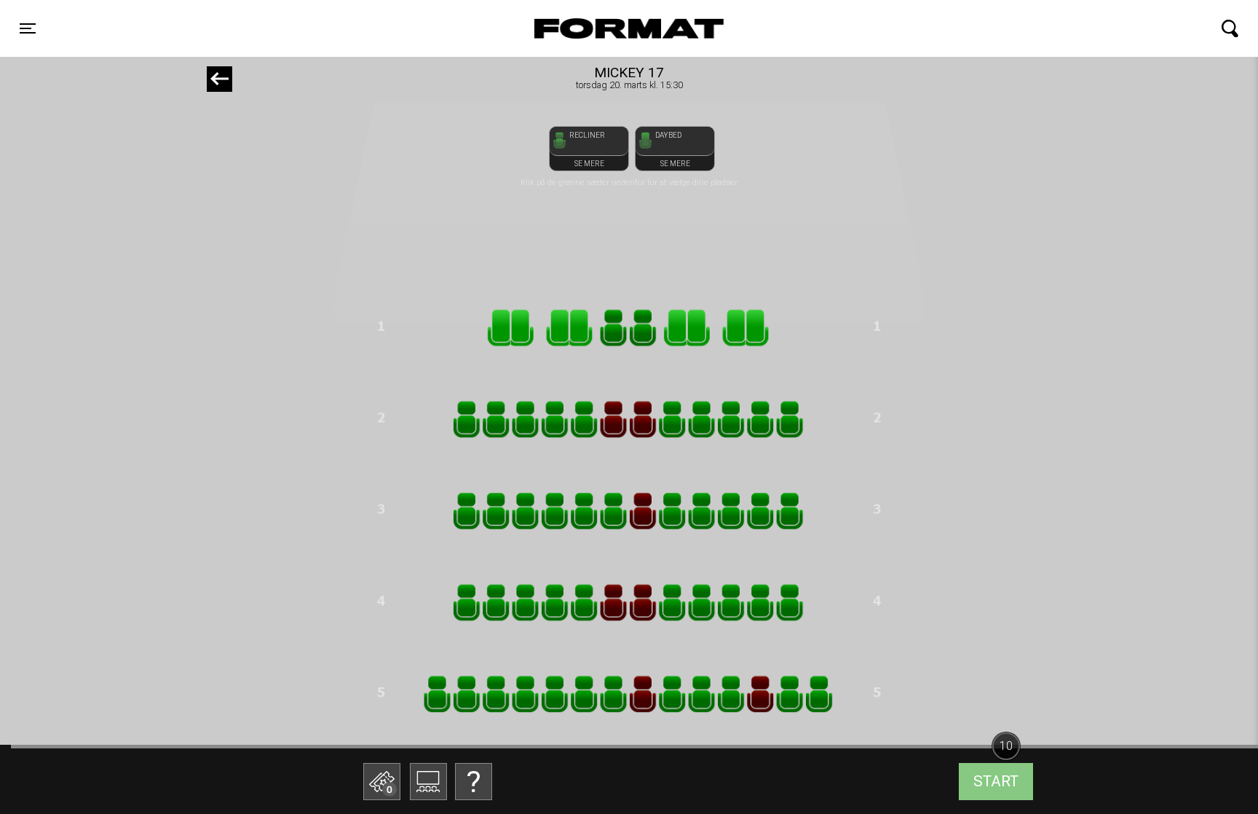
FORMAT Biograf (595, 28)
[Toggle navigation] (1230, 28)
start (995, 781)
